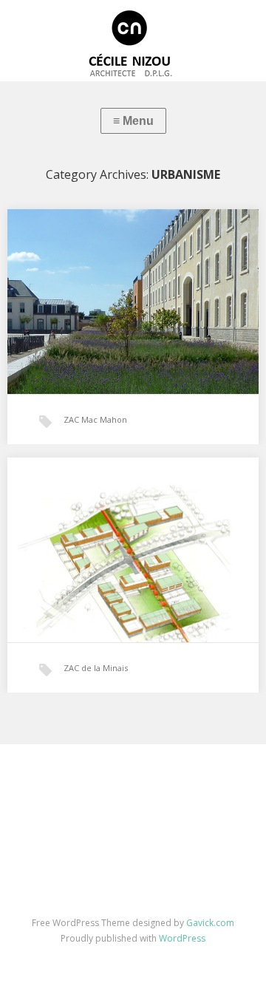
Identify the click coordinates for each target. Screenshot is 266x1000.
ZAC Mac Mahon (95, 419)
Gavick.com (210, 922)
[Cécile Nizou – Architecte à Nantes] (133, 40)
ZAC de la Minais (96, 667)
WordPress (182, 938)
